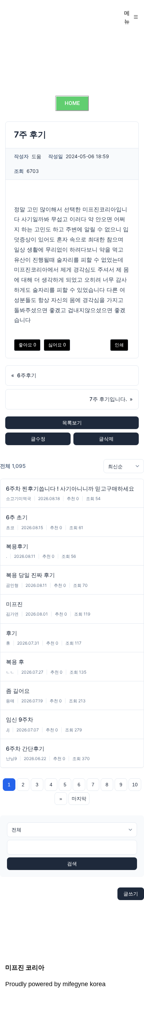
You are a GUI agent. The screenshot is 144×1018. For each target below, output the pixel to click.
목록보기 (72, 423)
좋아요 (27, 344)
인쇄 (119, 344)
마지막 (79, 798)
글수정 (38, 439)
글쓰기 (130, 894)
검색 (72, 863)
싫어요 (57, 344)
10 (135, 784)
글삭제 (106, 439)
